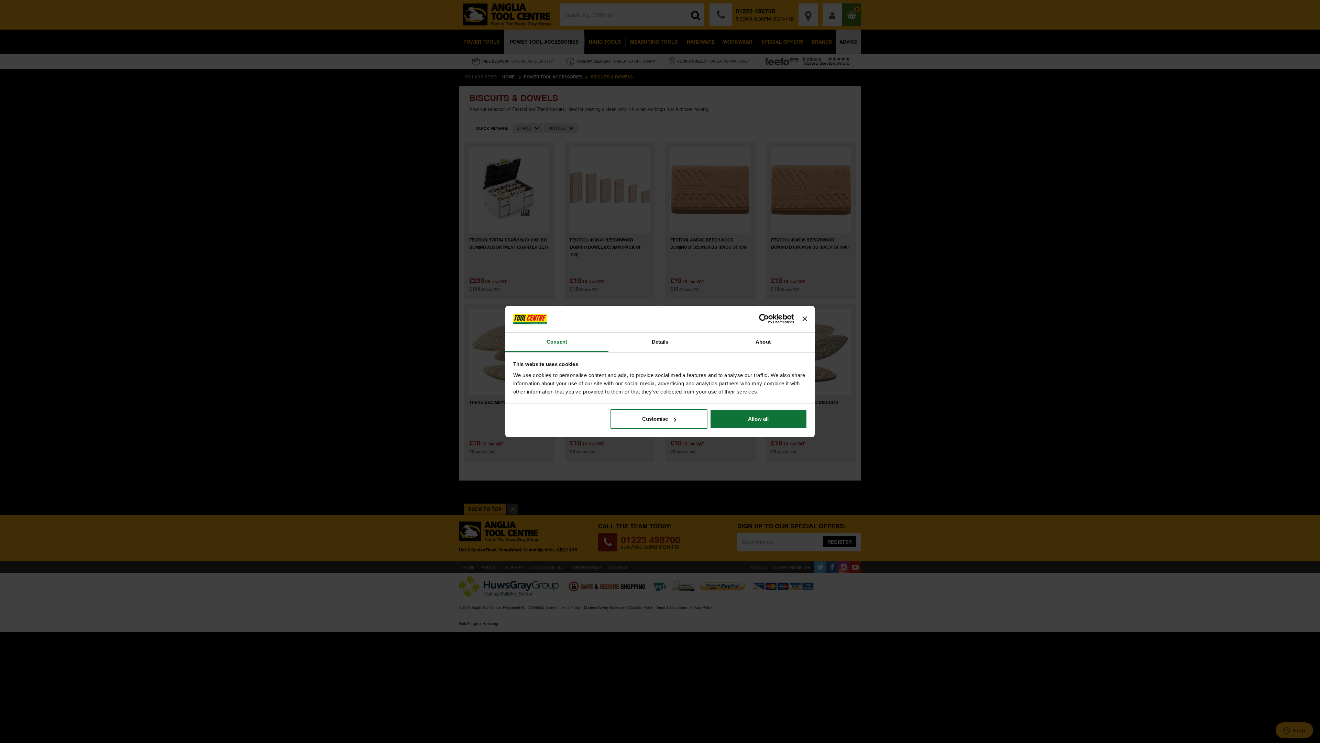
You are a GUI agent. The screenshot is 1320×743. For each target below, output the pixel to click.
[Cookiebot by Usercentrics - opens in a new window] (764, 319)
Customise (655, 419)
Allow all (758, 419)
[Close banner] (804, 319)
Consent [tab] (557, 342)
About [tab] (763, 342)
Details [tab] (660, 342)
